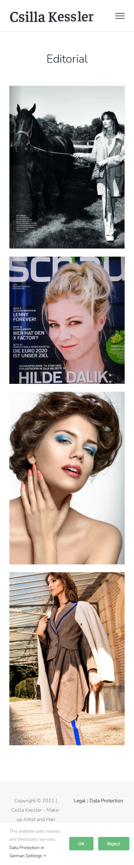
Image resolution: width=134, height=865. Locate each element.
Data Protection (106, 800)
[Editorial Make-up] (67, 90)
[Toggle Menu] (120, 16)
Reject (113, 844)
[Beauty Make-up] (67, 396)
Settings (34, 856)
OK (81, 844)
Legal (80, 800)
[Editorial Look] (67, 576)
